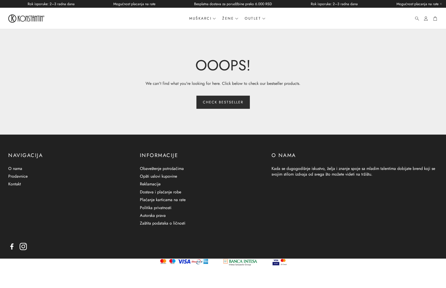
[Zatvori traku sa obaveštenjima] (441, 4)
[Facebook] (11, 246)
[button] (415, 18)
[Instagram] (23, 246)
